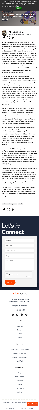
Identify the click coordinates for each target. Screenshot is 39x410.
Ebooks (19, 384)
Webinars (19, 392)
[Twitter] (17, 314)
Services (19, 330)
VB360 (20, 204)
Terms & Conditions (27, 408)
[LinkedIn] (21, 314)
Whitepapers (19, 380)
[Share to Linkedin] (13, 38)
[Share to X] (9, 38)
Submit (10, 282)
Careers (19, 338)
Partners (19, 334)
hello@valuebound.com (19, 306)
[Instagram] (26, 314)
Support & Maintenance (19, 357)
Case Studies (19, 377)
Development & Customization (19, 349)
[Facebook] (13, 314)
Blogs (19, 373)
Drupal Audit (19, 361)
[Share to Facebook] (4, 38)
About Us (20, 326)
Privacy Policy (10, 408)
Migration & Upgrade (19, 353)
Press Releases (19, 388)
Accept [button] (18, 8)
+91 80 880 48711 (19, 310)
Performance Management (9, 204)
